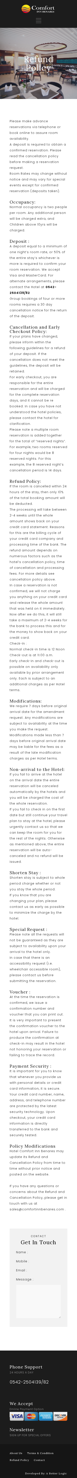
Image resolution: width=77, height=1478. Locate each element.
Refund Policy (19, 1460)
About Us (16, 1453)
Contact (39, 1460)
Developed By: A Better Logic (46, 1473)
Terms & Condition (40, 1453)
